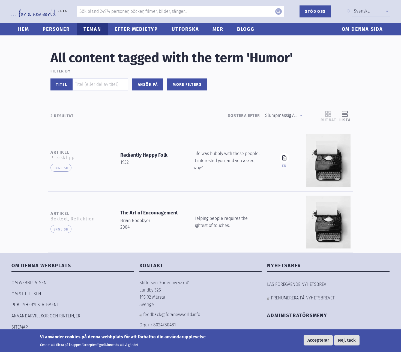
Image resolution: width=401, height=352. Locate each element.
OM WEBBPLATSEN (29, 282)
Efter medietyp (136, 29)
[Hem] (39, 13)
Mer (218, 29)
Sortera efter (244, 115)
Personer (56, 29)
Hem (23, 29)
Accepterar (318, 340)
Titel (61, 84)
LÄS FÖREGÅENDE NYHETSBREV (296, 284)
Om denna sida (362, 29)
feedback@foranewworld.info (171, 314)
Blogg (246, 29)
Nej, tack (347, 340)
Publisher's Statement (35, 304)
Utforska (185, 29)
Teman (92, 29)
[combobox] (371, 11)
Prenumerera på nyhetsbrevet (303, 298)
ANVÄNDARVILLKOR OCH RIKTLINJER (45, 315)
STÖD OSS (315, 11)
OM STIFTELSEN (26, 293)
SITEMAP (19, 327)
